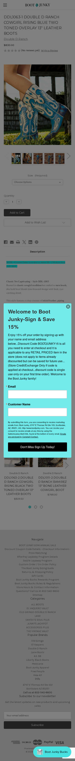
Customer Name (19, 404)
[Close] (68, 306)
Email (12, 386)
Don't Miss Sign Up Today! (37, 447)
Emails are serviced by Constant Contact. (37, 435)
